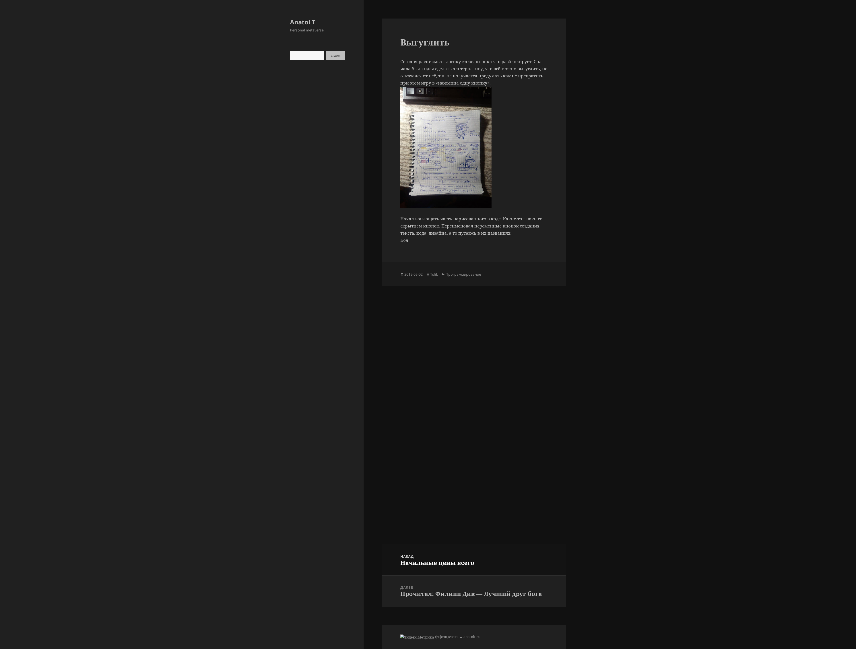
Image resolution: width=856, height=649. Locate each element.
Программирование (463, 274)
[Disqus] (474, 342)
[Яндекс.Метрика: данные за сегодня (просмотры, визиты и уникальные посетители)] (417, 637)
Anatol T (302, 22)
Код (404, 240)
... (482, 636)
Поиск (335, 56)
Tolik (434, 274)
